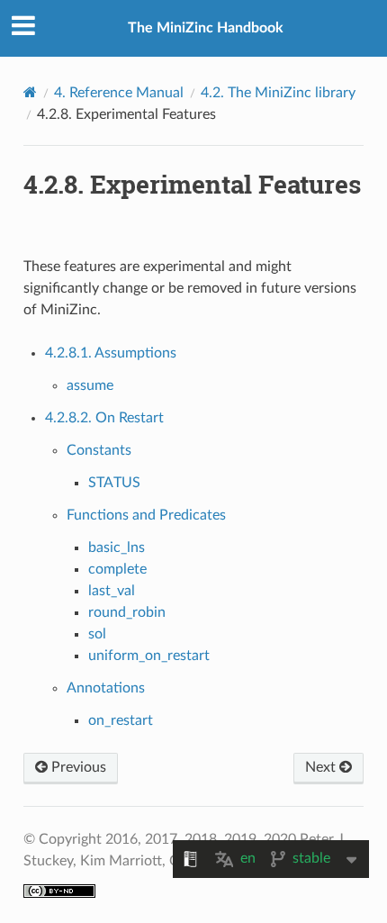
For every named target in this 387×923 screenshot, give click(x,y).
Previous (77, 767)
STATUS (114, 482)
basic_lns (116, 547)
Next (322, 767)
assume (90, 385)
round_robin (127, 612)
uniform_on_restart (149, 655)
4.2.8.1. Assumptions (110, 353)
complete (117, 569)
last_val (111, 591)
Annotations (106, 688)
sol (97, 634)
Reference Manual (119, 93)
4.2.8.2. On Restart (104, 418)
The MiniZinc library (278, 93)
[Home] (30, 92)
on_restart (120, 720)
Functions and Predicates (146, 515)
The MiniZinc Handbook (206, 28)
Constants (99, 450)
